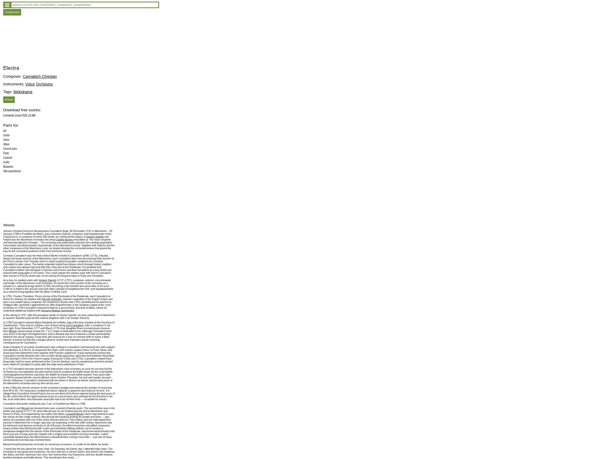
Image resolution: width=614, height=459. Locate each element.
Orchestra (44, 84)
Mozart (12, 331)
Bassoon (8, 166)
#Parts (9, 99)
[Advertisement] (81, 41)
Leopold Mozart (74, 414)
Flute (6, 153)
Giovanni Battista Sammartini (57, 310)
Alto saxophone (12, 171)
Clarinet (7, 157)
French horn (10, 148)
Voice (30, 84)
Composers (12, 12)
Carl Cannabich (75, 325)
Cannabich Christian (40, 76)
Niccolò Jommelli (51, 299)
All (4, 130)
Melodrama (22, 92)
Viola (6, 139)
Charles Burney (64, 239)
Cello (6, 162)
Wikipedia (9, 225)
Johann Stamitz (95, 236)
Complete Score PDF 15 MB (19, 115)
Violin (6, 135)
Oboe (6, 144)
